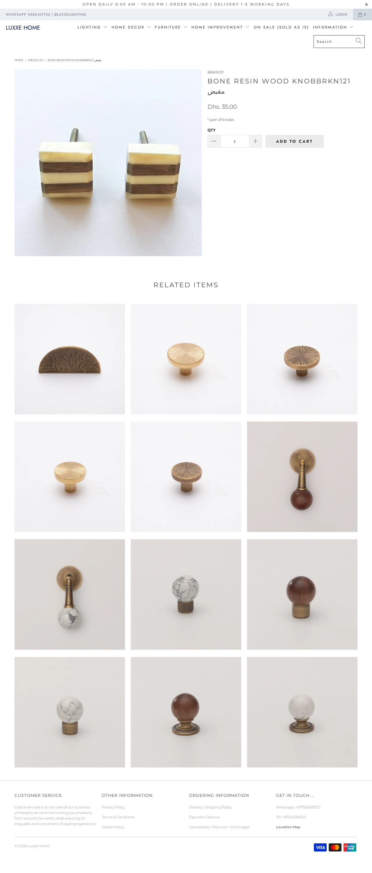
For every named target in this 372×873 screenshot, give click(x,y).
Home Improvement (218, 27)
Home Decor (128, 27)
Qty (212, 130)
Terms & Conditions (118, 817)
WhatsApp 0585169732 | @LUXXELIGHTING (46, 14)
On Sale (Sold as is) (281, 27)
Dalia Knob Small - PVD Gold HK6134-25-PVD (70, 477)
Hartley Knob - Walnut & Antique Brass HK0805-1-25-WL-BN (186, 712)
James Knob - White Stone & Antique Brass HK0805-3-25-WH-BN (186, 594)
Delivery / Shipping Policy (210, 807)
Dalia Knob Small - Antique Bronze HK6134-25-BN (186, 477)
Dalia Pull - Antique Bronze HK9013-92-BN (70, 359)
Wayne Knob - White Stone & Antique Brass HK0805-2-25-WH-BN (70, 712)
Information (330, 27)
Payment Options (204, 817)
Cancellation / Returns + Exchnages (219, 827)
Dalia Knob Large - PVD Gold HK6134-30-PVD (186, 359)
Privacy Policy (113, 807)
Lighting (90, 27)
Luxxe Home (23, 28)
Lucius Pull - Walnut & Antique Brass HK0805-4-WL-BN (302, 477)
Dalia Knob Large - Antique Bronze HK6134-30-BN (302, 359)
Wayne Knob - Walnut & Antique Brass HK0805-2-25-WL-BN (302, 594)
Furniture (168, 27)
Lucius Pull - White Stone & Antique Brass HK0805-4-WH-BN (70, 594)
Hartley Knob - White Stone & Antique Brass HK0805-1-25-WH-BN (302, 712)
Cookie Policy (113, 827)
